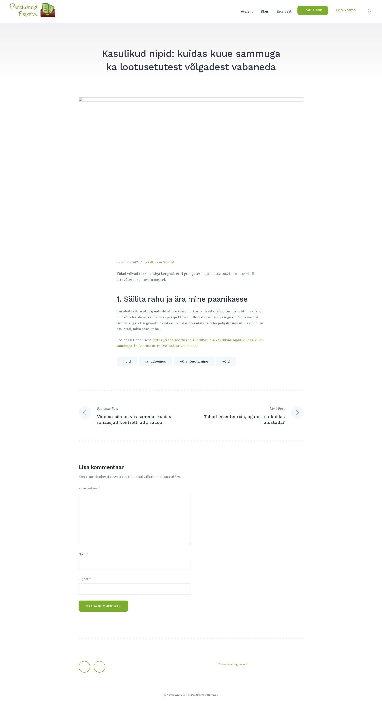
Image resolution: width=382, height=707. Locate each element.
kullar (152, 262)
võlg (226, 361)
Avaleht (247, 11)
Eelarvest (284, 11)
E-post (85, 578)
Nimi (83, 554)
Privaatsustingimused (232, 664)
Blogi (265, 11)
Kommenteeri (89, 488)
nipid (127, 361)
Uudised (168, 262)
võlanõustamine (194, 361)
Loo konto (346, 10)
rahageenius (155, 361)
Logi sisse (312, 10)
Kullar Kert (173, 694)
